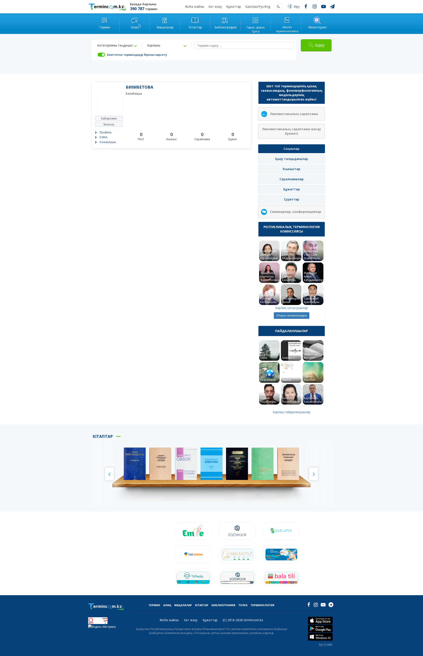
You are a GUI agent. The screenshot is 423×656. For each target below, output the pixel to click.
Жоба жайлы (194, 6)
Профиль (106, 132)
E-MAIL (104, 137)
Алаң (167, 605)
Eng (267, 6)
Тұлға (242, 605)
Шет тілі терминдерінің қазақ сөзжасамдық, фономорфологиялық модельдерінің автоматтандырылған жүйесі (291, 92)
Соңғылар (291, 149)
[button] (117, 45)
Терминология (262, 605)
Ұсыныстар (291, 169)
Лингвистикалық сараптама (294, 114)
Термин (154, 605)
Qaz (255, 6)
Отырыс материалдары (291, 315)
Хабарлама (109, 118)
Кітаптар (201, 605)
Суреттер (291, 199)
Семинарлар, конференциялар (295, 212)
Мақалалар (183, 605)
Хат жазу (215, 6)
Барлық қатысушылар (291, 308)
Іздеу (320, 45)
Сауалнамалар (292, 179)
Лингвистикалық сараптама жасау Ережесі (291, 131)
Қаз (248, 6)
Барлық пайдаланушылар (291, 412)
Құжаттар (233, 6)
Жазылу (108, 124)
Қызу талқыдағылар (291, 159)
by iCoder (326, 644)
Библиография (223, 605)
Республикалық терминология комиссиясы (291, 229)
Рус (261, 6)
